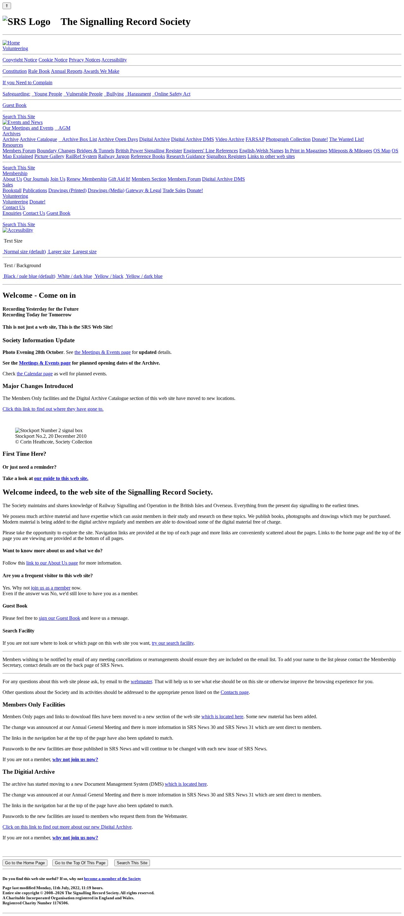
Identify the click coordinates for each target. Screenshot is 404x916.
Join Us (57, 179)
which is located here (222, 716)
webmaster (141, 681)
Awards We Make (101, 71)
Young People (47, 94)
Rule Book (39, 71)
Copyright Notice (20, 59)
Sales (8, 184)
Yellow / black (108, 276)
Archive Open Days (118, 139)
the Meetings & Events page (102, 352)
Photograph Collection (288, 139)
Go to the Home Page (25, 862)
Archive (11, 139)
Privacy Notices (84, 59)
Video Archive (229, 139)
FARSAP (255, 139)
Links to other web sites (271, 156)
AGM (62, 128)
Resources (13, 145)
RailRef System (81, 156)
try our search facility (172, 643)
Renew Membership (87, 179)
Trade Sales (174, 190)
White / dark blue (74, 276)
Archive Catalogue (38, 139)
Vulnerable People (83, 94)
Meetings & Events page (45, 363)
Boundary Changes (56, 150)
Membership (15, 173)
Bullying (114, 94)
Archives (12, 133)
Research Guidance (185, 156)
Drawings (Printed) (67, 190)
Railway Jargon (113, 156)
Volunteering (15, 48)
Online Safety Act (171, 94)
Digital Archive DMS (192, 139)
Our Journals (36, 179)
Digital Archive (154, 139)
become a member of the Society (112, 878)
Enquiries (12, 213)
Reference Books (148, 156)
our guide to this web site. (61, 478)
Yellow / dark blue (144, 276)
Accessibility (114, 59)
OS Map (381, 150)
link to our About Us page (52, 563)
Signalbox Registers (226, 156)
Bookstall (12, 190)
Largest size (84, 251)
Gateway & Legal (143, 190)
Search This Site (19, 116)
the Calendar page (35, 373)
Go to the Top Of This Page (80, 862)
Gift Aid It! (119, 179)
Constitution (15, 71)
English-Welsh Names (261, 150)
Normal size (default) (24, 251)
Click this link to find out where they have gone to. (53, 409)
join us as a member (50, 587)
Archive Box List (77, 139)
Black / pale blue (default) (29, 276)
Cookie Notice (53, 59)
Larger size (58, 251)
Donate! (320, 139)
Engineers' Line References (210, 150)
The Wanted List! (346, 139)
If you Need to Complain (27, 82)
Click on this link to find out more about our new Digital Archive (67, 827)
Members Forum (19, 150)
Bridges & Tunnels (95, 150)
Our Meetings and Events (28, 128)
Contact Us (14, 207)
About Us (12, 179)
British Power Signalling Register (149, 150)
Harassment (138, 94)
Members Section (149, 179)
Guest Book (15, 105)
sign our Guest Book (59, 618)
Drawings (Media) (106, 190)
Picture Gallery (49, 156)
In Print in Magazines (306, 150)
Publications (35, 190)
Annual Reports (66, 71)
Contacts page (235, 692)
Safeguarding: (16, 94)
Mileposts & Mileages (350, 150)
